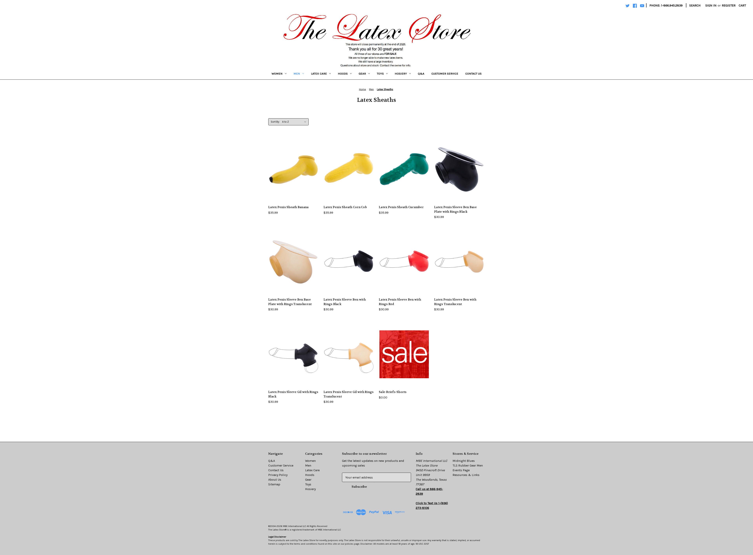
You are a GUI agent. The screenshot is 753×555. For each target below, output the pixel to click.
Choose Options (294, 177)
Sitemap (274, 484)
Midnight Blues (464, 461)
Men (297, 73)
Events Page (461, 470)
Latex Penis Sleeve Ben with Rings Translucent (455, 302)
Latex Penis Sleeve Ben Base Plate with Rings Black (455, 209)
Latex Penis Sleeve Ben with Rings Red (400, 302)
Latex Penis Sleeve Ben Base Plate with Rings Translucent (290, 302)
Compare (292, 169)
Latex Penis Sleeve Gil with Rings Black (293, 394)
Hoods (343, 73)
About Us (274, 479)
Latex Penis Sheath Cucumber (401, 207)
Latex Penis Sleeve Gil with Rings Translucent (349, 394)
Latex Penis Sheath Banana (288, 207)
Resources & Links (466, 475)
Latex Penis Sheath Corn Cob (345, 207)
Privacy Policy (277, 475)
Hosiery (401, 73)
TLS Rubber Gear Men (468, 465)
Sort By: (275, 121)
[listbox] (295, 121)
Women (277, 73)
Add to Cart (404, 362)
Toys (380, 73)
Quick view (290, 161)
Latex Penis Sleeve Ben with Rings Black (345, 302)
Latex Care (319, 73)
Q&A (421, 73)
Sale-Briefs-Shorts (393, 392)
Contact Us (473, 73)
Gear (362, 73)
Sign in (711, 5)
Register (729, 5)
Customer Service (444, 73)
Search (695, 5)
